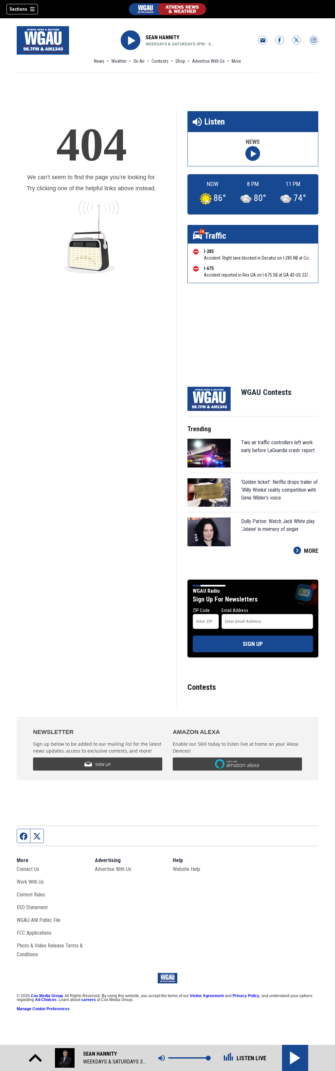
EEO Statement (32, 907)
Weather (119, 61)
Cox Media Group (47, 996)
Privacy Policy (246, 996)
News (99, 61)
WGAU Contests (266, 392)
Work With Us (30, 882)
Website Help (186, 869)
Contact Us (28, 869)
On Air (139, 61)
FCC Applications (34, 933)
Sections (18, 9)
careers (88, 999)
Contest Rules (31, 895)
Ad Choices (46, 999)
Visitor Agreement (207, 996)
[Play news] (252, 153)
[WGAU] (167, 9)
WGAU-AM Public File (39, 920)
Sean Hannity (162, 37)
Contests (159, 61)
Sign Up (253, 643)
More (236, 61)
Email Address (234, 610)
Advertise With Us (208, 61)
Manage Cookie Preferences (43, 1009)
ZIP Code (201, 610)
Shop (180, 61)
